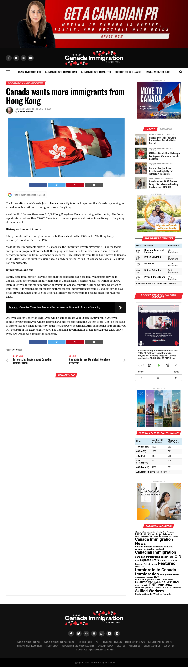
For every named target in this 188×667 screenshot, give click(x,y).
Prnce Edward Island (154, 277)
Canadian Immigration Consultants (78, 645)
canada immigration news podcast (154, 547)
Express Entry (149, 559)
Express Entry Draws (135, 641)
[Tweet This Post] (57, 185)
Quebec (158, 588)
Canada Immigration (170, 536)
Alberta (138, 532)
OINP (137, 585)
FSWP (41, 317)
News (176, 582)
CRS (137, 560)
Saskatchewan (175, 588)
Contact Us (169, 645)
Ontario (144, 585)
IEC (142, 567)
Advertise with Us (152, 645)
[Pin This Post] (75, 185)
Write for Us (134, 645)
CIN (178, 556)
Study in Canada (143, 594)
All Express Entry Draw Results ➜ (153, 472)
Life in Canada (52, 645)
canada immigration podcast (149, 549)
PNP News (139, 588)
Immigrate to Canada (155, 570)
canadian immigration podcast (151, 557)
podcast (149, 588)
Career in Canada (105, 645)
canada (157, 536)
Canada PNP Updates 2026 (160, 641)
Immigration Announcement (29, 645)
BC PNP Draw (149, 534)
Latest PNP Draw (144, 582)
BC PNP (138, 534)
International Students (144, 578)
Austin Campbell (25, 111)
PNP (153, 585)
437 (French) (142, 447)
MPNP (169, 582)
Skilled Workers (149, 591)
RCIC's (165, 588)
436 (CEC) (141, 451)
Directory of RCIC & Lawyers (128, 71)
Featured (167, 563)
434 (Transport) (142, 461)
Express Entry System (146, 564)
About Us (121, 645)
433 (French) (142, 467)
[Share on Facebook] (38, 185)
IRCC (157, 577)
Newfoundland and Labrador (154, 251)
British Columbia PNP (143, 536)
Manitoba (149, 263)
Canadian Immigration (155, 552)
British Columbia (152, 257)
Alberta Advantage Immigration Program (158, 532)
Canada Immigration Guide (158, 71)
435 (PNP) (141, 456)
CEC (171, 557)
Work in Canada (162, 594)
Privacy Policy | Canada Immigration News (95, 649)
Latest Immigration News (147, 580)
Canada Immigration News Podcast (61, 71)
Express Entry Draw (168, 560)
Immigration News (169, 575)
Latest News (167, 580)
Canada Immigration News (29, 71)
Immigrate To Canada (112, 641)
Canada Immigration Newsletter (96, 71)
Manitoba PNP (159, 582)
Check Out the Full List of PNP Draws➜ (156, 284)
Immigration (147, 574)
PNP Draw (165, 585)
